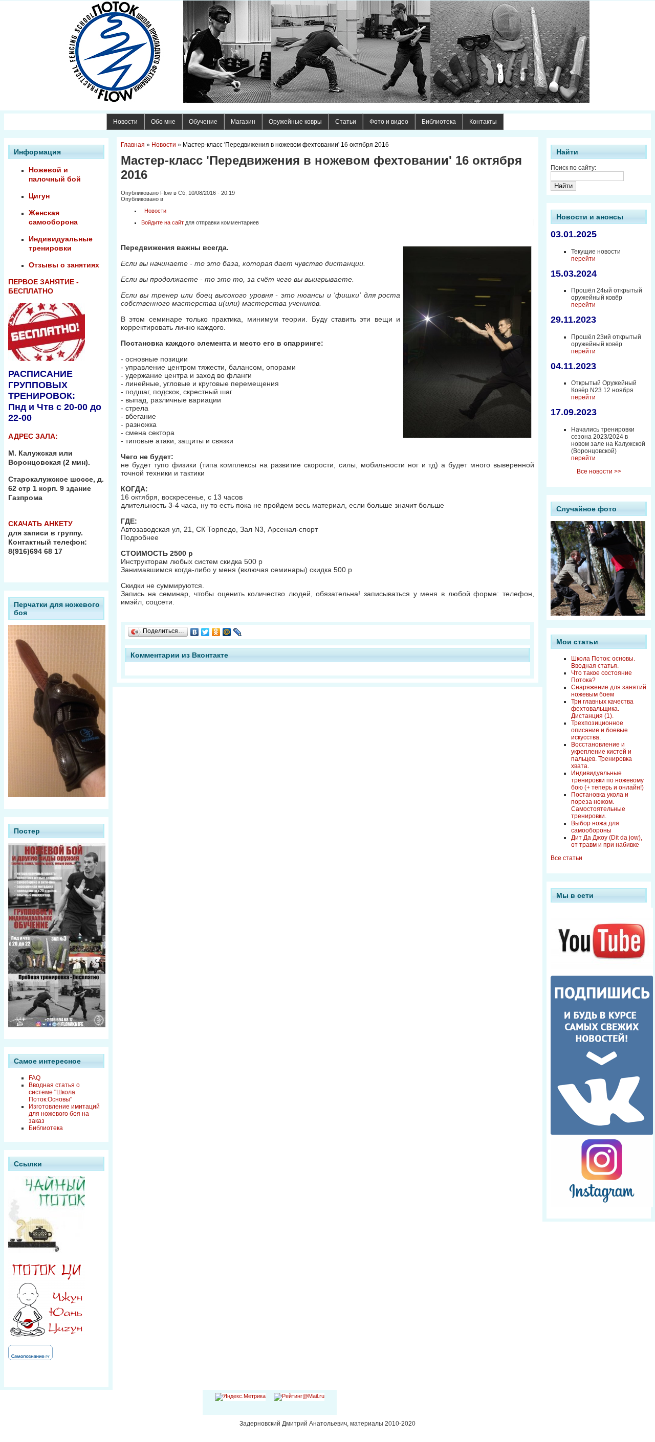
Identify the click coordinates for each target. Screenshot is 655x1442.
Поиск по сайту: (573, 167)
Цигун (39, 196)
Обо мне (163, 121)
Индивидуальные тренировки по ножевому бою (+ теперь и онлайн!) (607, 780)
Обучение (203, 121)
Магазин (243, 121)
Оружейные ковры (295, 121)
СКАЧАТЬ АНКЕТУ (40, 524)
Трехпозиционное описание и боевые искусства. (599, 730)
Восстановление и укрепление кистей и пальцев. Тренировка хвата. (601, 755)
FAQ (34, 1078)
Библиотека (439, 121)
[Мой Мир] (227, 632)
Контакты (483, 121)
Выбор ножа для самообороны (595, 827)
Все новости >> (599, 471)
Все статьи (566, 858)
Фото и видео (388, 121)
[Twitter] (205, 632)
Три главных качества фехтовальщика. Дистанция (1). (602, 708)
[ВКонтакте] (194, 632)
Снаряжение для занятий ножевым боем (608, 691)
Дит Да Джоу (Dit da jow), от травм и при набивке (606, 841)
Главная (133, 144)
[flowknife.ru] (328, 52)
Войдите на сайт (162, 222)
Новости (125, 121)
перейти (583, 258)
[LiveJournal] (237, 632)
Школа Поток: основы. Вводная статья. (603, 662)
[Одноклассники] (216, 632)
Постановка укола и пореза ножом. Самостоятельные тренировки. (599, 805)
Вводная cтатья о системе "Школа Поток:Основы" (54, 1092)
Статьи (345, 121)
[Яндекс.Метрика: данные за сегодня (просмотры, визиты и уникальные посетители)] (240, 1397)
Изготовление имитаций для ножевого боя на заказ (64, 1113)
